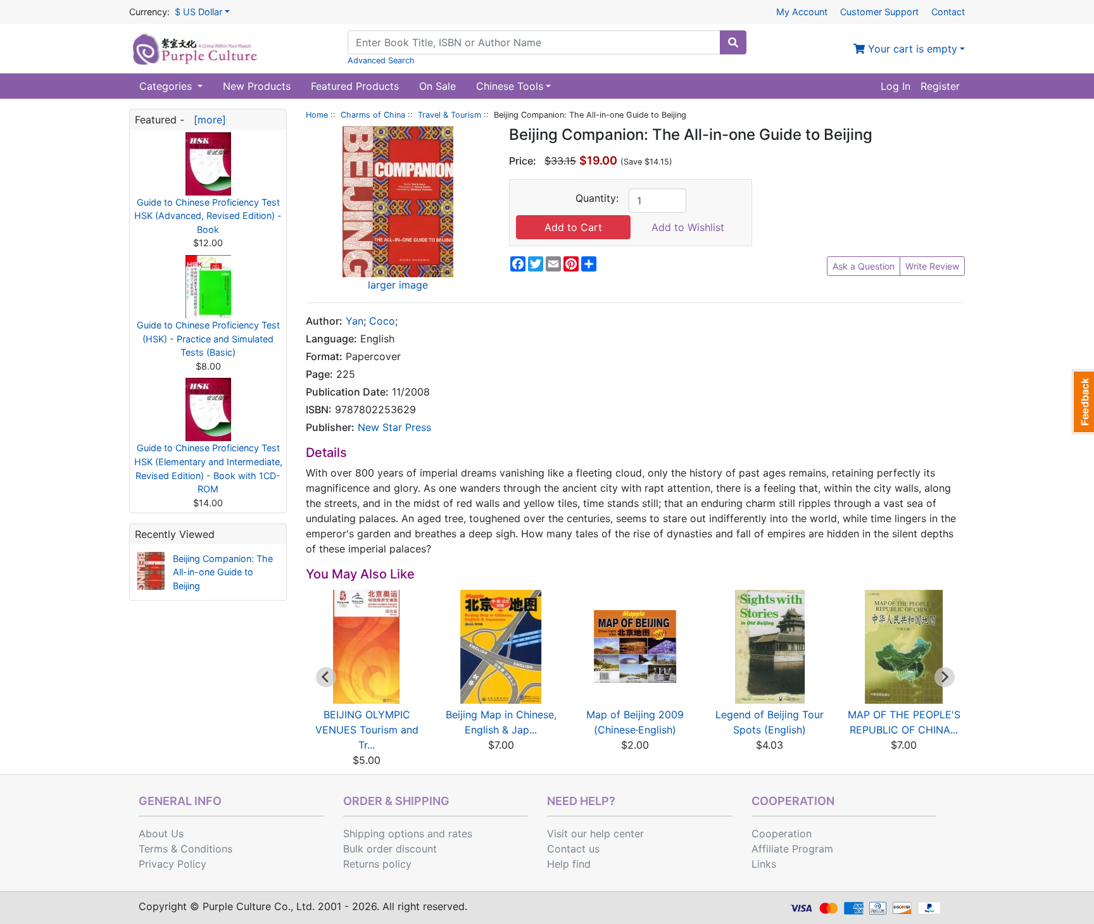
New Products (257, 86)
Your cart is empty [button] (911, 48)
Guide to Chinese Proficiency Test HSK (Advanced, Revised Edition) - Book (208, 216)
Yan (354, 321)
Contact (948, 11)
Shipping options (383, 833)
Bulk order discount (390, 848)
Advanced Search (381, 60)
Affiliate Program (792, 848)
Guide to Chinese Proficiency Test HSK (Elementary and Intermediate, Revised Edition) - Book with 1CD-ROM (208, 468)
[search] (733, 42)
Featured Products (355, 86)
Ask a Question (864, 266)
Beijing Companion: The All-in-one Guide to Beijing (223, 572)
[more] (206, 119)
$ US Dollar (198, 11)
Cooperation (781, 833)
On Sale (437, 86)
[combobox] (534, 42)
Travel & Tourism (449, 115)
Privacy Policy (172, 864)
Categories (167, 86)
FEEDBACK (1083, 402)
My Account (801, 11)
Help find (569, 864)
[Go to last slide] (326, 677)
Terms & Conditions (185, 848)
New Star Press (394, 427)
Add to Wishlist (687, 227)
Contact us (573, 848)
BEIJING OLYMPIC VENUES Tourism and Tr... (366, 729)
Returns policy (377, 864)
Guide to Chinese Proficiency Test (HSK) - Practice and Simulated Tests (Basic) (208, 339)
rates (460, 833)
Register (940, 86)
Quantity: (597, 198)
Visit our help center (595, 833)
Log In (895, 86)
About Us (161, 833)
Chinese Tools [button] (509, 86)
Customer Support (879, 11)
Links (763, 864)
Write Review (932, 266)
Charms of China (373, 115)
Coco (382, 321)
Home (317, 115)
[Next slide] (944, 677)
